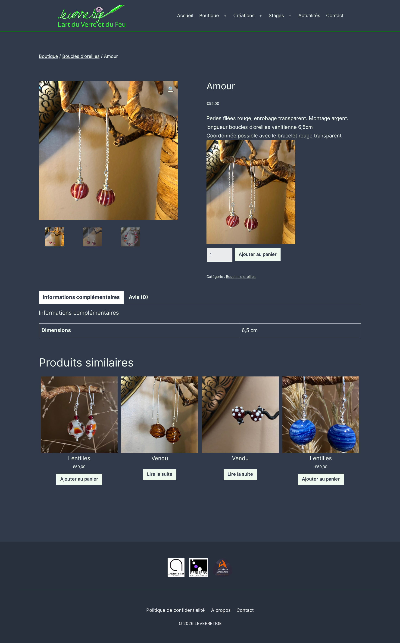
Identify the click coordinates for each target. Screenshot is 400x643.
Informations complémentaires (81, 297)
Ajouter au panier (258, 254)
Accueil (185, 15)
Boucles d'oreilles (81, 56)
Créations (243, 15)
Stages (276, 15)
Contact (335, 15)
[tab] (81, 297)
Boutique (209, 15)
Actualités (309, 15)
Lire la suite (159, 474)
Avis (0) (138, 297)
